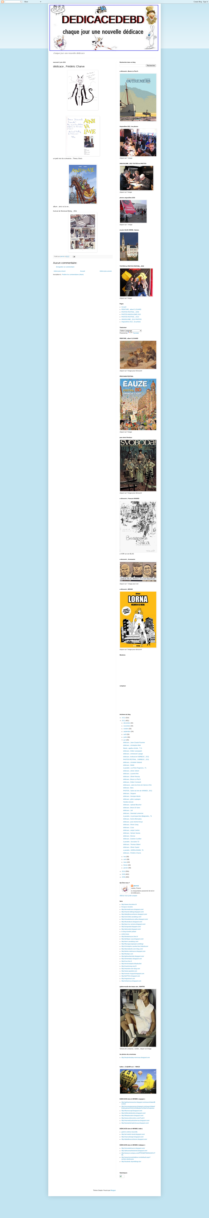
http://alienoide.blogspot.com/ (131, 929)
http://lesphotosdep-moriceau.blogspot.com (135, 1057)
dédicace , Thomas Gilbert (131, 844)
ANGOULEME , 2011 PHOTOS (131, 319)
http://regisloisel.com (128, 978)
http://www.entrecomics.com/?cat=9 (132, 1118)
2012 (124, 718)
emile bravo (125, 934)
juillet (125, 737)
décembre (127, 723)
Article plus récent (59, 271)
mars (125, 862)
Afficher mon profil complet (128, 896)
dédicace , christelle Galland (132, 762)
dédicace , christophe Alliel (132, 745)
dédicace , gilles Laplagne (132, 799)
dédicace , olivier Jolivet (131, 771)
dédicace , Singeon (129, 793)
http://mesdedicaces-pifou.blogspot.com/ (134, 919)
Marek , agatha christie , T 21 (132, 748)
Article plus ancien (106, 271)
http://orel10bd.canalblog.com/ (131, 917)
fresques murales (127, 907)
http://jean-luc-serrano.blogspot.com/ (133, 924)
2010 (124, 871)
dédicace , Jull (128, 810)
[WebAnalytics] (122, 1177)
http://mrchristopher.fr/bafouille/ (131, 964)
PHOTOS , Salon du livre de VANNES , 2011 (137, 791)
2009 (124, 874)
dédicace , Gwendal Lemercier (133, 813)
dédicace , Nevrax (129, 836)
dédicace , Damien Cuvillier (132, 839)
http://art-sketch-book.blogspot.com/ (133, 1134)
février (125, 865)
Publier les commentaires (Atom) (73, 274)
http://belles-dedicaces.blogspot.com (133, 951)
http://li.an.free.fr (126, 961)
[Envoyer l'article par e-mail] (73, 256)
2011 (124, 720)
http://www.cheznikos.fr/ (129, 904)
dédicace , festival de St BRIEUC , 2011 (136, 757)
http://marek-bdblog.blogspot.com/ (132, 912)
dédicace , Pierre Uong (130, 824)
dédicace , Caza (128, 827)
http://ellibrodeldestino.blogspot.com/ (133, 1113)
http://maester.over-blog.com (130, 968)
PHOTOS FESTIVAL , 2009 (130, 312)
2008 (124, 877)
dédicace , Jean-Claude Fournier (134, 742)
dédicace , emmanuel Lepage (133, 754)
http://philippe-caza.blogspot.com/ (132, 939)
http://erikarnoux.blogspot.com (131, 981)
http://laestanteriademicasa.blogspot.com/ (135, 1123)
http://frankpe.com (127, 954)
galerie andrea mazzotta (129, 1132)
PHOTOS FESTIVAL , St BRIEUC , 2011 (136, 759)
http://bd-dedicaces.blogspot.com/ (132, 909)
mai (124, 856)
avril (125, 859)
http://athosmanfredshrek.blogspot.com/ (134, 1151)
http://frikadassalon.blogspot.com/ (132, 1115)
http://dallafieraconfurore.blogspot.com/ (134, 914)
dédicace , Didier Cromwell (132, 782)
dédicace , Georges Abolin (132, 796)
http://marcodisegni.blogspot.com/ (132, 1137)
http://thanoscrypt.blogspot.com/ (131, 1111)
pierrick (136, 886)
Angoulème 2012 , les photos (131, 322)
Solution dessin (128, 802)
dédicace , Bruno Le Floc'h (132, 779)
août (125, 734)
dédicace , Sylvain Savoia (131, 833)
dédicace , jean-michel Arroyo (133, 822)
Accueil (82, 271)
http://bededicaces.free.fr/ (129, 936)
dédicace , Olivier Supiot (131, 847)
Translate (136, 333)
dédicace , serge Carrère (131, 830)
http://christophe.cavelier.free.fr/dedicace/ (134, 946)
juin (124, 740)
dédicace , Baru (128, 788)
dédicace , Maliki (128, 765)
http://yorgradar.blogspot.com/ (131, 926)
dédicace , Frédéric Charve (132, 853)
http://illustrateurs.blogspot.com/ (131, 922)
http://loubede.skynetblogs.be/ (131, 1161)
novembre (127, 726)
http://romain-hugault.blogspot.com (132, 973)
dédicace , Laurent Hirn (131, 773)
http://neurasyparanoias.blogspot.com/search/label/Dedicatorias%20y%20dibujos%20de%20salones (138, 1107)
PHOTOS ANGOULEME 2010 (131, 314)
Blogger (113, 1190)
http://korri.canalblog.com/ (129, 941)
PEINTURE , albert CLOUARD (131, 309)
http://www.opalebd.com (129, 971)
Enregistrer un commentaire (65, 267)
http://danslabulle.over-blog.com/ (132, 949)
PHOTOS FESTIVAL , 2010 (130, 317)
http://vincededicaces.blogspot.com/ (133, 1148)
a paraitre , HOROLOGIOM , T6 (133, 850)
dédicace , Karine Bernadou (132, 819)
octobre (126, 729)
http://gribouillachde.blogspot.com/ (132, 956)
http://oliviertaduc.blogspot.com (131, 959)
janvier (125, 868)
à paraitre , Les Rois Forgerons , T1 (134, 768)
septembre (127, 731)
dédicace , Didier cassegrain (132, 751)
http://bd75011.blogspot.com (130, 976)
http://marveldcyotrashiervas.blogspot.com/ (135, 1120)
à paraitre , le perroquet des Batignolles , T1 (137, 816)
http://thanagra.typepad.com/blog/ (132, 944)
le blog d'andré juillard (128, 931)
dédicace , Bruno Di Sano (131, 808)
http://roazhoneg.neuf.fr (129, 966)
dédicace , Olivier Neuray (131, 776)
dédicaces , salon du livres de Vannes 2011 (137, 785)
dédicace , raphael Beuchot (132, 805)
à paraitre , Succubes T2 (131, 842)
